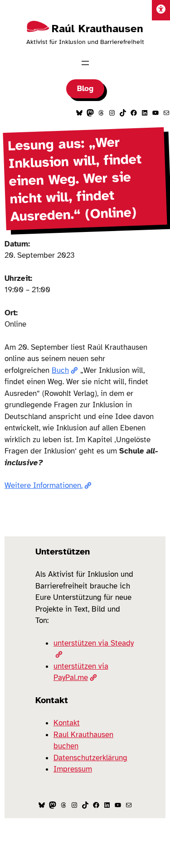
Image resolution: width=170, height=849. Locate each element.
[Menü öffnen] (85, 63)
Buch (60, 370)
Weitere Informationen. (44, 485)
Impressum (72, 769)
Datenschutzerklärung (90, 757)
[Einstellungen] (161, 10)
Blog (85, 88)
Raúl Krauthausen (97, 28)
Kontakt (66, 723)
